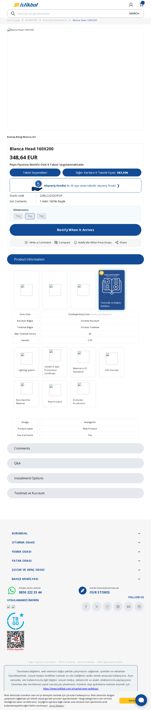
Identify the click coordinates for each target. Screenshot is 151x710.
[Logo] (26, 5)
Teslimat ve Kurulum (29, 493)
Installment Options (28, 478)
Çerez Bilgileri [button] (56, 705)
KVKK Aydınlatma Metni (110, 661)
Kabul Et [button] (133, 700)
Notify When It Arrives (75, 230)
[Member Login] (131, 4)
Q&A (17, 463)
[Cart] (141, 4)
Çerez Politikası (86, 661)
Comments (22, 448)
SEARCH (134, 13)
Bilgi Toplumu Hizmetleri (42, 661)
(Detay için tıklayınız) (101, 314)
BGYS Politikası (67, 661)
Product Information (29, 259)
